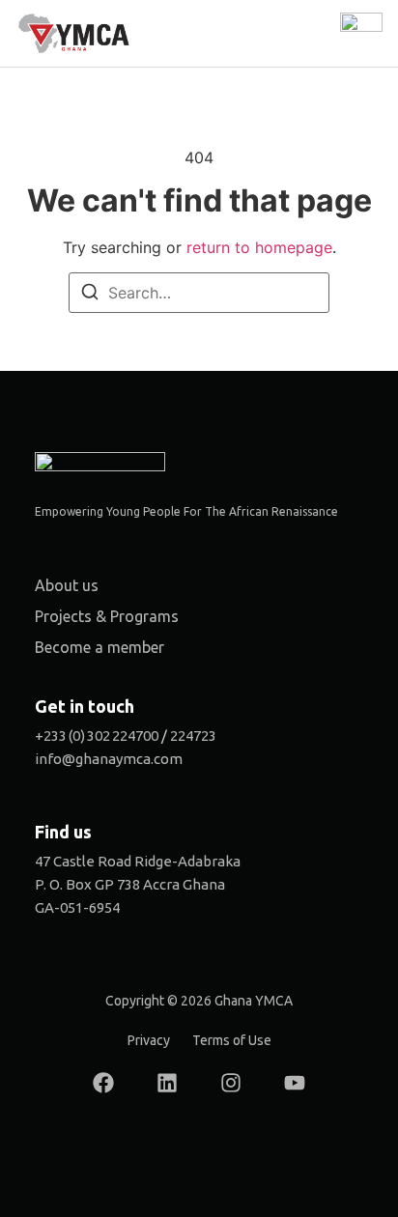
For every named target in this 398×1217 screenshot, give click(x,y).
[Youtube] (295, 1083)
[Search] (90, 294)
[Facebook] (103, 1083)
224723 (193, 735)
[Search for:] (199, 292)
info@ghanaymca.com (109, 758)
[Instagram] (231, 1083)
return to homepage (259, 247)
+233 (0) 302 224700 (96, 735)
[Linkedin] (167, 1083)
